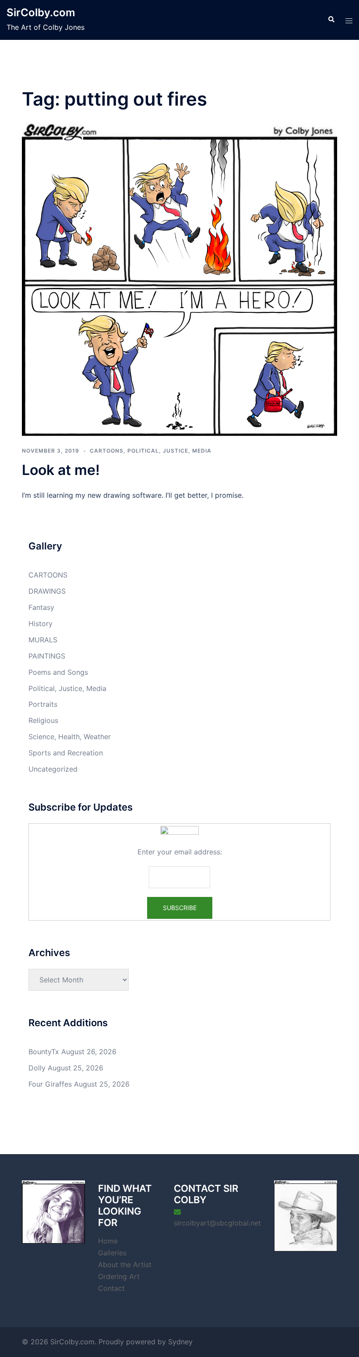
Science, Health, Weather (69, 736)
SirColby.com (41, 12)
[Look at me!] (179, 277)
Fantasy (41, 607)
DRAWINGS (47, 591)
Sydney (180, 1341)
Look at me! (61, 469)
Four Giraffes (50, 1084)
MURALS (42, 639)
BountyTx (43, 1051)
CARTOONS (106, 450)
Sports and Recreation (65, 752)
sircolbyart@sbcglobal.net (217, 1223)
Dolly (37, 1067)
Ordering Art (119, 1276)
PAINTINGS (46, 656)
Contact (111, 1288)
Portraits (42, 704)
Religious (43, 720)
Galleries (112, 1252)
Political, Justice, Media (169, 450)
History (40, 623)
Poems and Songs (58, 672)
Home (108, 1241)
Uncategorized (52, 769)
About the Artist (124, 1264)
